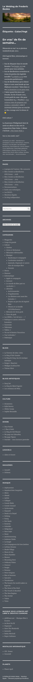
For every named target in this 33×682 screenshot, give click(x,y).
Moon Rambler (9, 555)
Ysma (6, 601)
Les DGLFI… (8, 192)
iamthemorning (10, 537)
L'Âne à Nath (9, 429)
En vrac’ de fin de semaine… (14, 41)
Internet (9, 281)
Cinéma (9, 247)
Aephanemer (9, 488)
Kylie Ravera (8, 406)
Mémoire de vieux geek (14, 312)
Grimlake (7, 526)
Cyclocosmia (8, 508)
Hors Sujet (8, 531)
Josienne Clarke (10, 539)
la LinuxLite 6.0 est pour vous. (18, 89)
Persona (7, 570)
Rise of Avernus (10, 575)
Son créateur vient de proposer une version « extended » (16, 102)
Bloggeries (8, 240)
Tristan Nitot (9, 368)
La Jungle (7, 542)
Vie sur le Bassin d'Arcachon (14, 332)
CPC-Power (8, 651)
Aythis (6, 498)
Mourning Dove (10, 560)
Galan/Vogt (17, 148)
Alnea (6, 493)
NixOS (12, 152)
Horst (6, 534)
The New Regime (10, 593)
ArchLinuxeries (13, 291)
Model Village (9, 549)
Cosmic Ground (9, 506)
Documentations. (10, 187)
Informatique (19, 142)
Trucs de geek (12, 144)
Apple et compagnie (13, 278)
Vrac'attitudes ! (21, 144)
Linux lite (23, 150)
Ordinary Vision (10, 562)
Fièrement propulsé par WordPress (18, 678)
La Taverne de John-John (13, 353)
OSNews (7, 472)
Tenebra (26, 152)
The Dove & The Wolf (12, 588)
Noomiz (11, 268)
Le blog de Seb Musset (12, 432)
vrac (4, 154)
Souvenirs (8, 325)
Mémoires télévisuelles (14, 253)
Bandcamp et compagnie (17, 258)
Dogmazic (8, 626)
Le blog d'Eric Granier (12, 355)
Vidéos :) (7, 330)
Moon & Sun (8, 552)
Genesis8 (7, 654)
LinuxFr (7, 470)
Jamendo (7, 631)
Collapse (7, 500)
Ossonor (7, 565)
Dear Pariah (8, 427)
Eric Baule (8, 521)
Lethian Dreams (10, 547)
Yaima (6, 598)
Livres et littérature (13, 250)
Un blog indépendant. (12, 197)
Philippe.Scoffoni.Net (12, 366)
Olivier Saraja (9, 409)
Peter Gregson (9, 573)
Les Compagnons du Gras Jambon (16, 544)
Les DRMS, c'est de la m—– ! (14, 317)
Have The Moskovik (11, 628)
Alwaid (6, 495)
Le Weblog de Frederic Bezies (11, 676)
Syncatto (7, 578)
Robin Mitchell (9, 634)
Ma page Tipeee (10, 437)
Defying (7, 516)
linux (18, 150)
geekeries (24, 148)
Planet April (8, 669)
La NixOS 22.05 (17, 77)
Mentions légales (10, 195)
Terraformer (8, 580)
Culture (12, 142)
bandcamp (6, 146)
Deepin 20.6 (18, 66)
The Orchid (8, 596)
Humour (7, 273)
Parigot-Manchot (10, 363)
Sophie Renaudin (10, 411)
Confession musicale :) (16, 260)
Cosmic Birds (9, 503)
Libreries (26, 142)
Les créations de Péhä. (12, 389)
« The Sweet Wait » (17, 131)
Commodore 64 (14, 146)
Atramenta (8, 404)
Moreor (7, 557)
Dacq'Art (7, 383)
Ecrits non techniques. (12, 190)
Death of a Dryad (10, 513)
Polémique (8, 338)
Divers (6, 271)
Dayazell (7, 511)
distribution (10, 148)
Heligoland (8, 529)
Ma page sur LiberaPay (12, 434)
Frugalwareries (13, 294)
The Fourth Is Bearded (12, 591)
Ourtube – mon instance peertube (16, 439)
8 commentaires (21, 154)
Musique (5, 144)
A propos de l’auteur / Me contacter (17, 169)
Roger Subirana (10, 636)
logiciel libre (6, 152)
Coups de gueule (10, 242)
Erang (6, 519)
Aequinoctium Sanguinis (13, 490)
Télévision (8, 327)
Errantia (7, 524)
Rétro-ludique (19, 152)
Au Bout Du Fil (9, 623)
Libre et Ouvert (9, 455)
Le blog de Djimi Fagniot (13, 386)
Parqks (6, 567)
